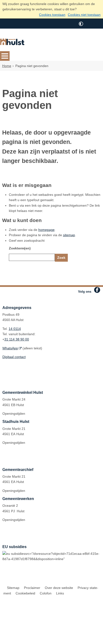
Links (60, 593)
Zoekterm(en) (20, 248)
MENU (5, 56)
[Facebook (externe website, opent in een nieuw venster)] (97, 290)
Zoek (61, 258)
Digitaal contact (14, 357)
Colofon (46, 593)
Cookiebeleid (25, 593)
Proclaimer (32, 588)
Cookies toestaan (52, 15)
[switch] (81, 23)
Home (6, 66)
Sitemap (13, 588)
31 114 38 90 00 (16, 339)
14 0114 (15, 329)
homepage (46, 230)
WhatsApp (10, 348)
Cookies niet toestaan (84, 15)
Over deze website (59, 588)
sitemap (69, 235)
